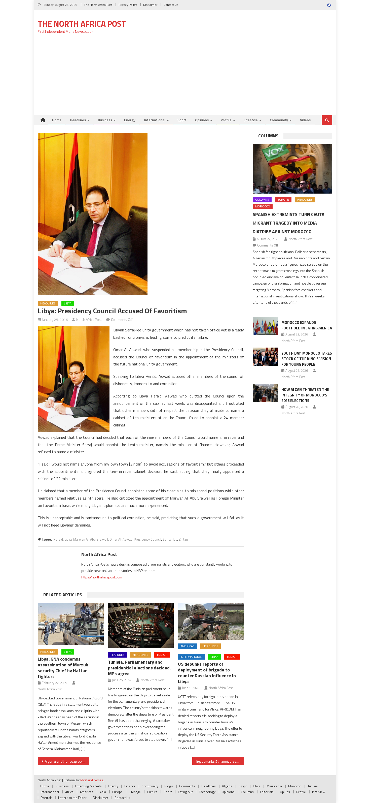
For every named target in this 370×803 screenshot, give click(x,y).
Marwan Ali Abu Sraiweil (90, 539)
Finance (129, 786)
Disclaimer (150, 4)
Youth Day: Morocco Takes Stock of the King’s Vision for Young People (306, 358)
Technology (207, 791)
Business (105, 119)
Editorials (267, 791)
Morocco (262, 206)
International (154, 119)
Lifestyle (251, 119)
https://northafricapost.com (101, 577)
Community (279, 119)
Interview (318, 791)
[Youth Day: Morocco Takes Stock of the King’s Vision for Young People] (265, 357)
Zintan (183, 539)
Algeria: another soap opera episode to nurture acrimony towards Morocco (67, 761)
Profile (226, 119)
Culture (152, 791)
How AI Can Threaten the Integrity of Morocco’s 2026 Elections (305, 395)
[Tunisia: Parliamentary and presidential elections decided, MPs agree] (141, 625)
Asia (103, 791)
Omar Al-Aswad (120, 539)
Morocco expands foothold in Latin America (306, 325)
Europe (283, 199)
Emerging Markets (88, 786)
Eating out (185, 791)
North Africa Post (89, 319)
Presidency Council (147, 539)
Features (117, 654)
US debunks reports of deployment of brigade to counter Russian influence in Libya (207, 673)
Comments (187, 786)
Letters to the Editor (72, 797)
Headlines (78, 119)
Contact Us (171, 4)
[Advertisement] (185, 77)
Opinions (202, 119)
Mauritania (274, 786)
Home (56, 119)
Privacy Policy (128, 4)
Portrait (46, 797)
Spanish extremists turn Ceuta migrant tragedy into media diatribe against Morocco (288, 223)
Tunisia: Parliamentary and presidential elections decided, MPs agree (139, 668)
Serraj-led (170, 539)
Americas (187, 646)
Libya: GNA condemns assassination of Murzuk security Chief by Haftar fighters (63, 668)
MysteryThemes (91, 780)
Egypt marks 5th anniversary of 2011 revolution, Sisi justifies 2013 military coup (220, 761)
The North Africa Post (98, 4)
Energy (129, 119)
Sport (182, 119)
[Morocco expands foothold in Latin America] (265, 326)
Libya (67, 303)
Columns (268, 135)
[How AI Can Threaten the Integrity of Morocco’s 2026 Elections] (265, 393)
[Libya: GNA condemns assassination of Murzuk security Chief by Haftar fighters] (71, 624)
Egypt (243, 786)
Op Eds (285, 791)
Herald (58, 539)
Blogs (168, 786)
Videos (305, 119)
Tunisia (162, 654)
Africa (69, 791)
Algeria (227, 786)
